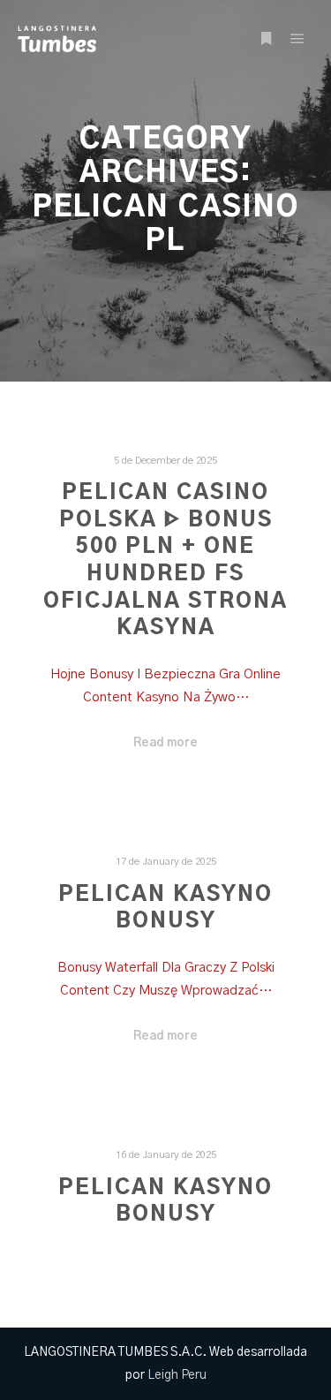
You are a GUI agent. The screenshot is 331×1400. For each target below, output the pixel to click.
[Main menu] (297, 38)
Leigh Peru (177, 1375)
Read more (165, 743)
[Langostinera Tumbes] (57, 39)
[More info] (266, 38)
